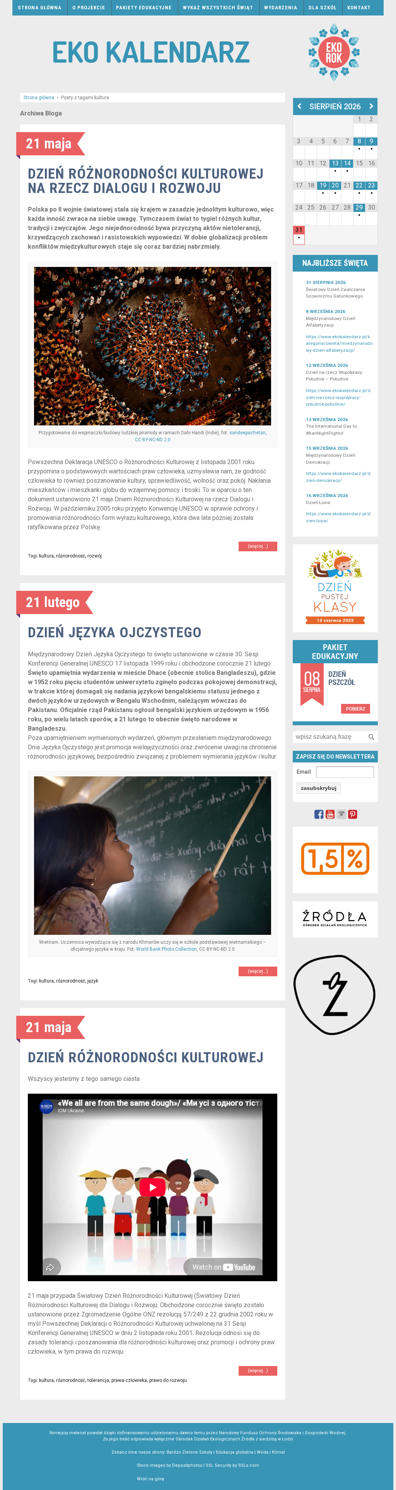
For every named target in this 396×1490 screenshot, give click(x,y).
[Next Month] (371, 106)
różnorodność (70, 556)
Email (304, 772)
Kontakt (359, 7)
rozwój (94, 556)
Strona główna (39, 7)
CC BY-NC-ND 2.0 (153, 439)
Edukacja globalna (234, 1452)
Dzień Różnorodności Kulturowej (146, 1057)
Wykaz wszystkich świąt (218, 7)
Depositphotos (187, 1465)
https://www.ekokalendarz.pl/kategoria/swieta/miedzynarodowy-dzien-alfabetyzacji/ (339, 343)
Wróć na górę (150, 1478)
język (92, 981)
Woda (262, 1452)
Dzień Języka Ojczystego (115, 632)
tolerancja (98, 1380)
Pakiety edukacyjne (144, 7)
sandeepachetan (247, 432)
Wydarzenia (280, 7)
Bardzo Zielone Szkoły (189, 1452)
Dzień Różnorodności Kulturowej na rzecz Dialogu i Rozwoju (146, 180)
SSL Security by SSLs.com (232, 1465)
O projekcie (88, 7)
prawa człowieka (129, 1380)
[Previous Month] (299, 106)
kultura (46, 556)
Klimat (278, 1452)
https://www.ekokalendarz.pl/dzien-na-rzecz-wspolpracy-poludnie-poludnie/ (338, 397)
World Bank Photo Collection (166, 949)
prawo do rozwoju (168, 1380)
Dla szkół (322, 7)
